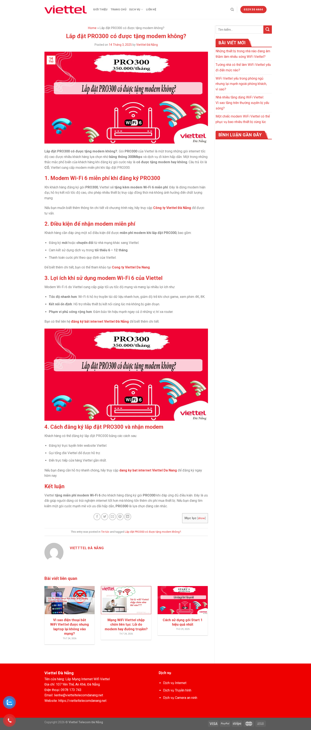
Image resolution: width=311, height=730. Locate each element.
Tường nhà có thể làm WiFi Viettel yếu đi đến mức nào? (243, 67)
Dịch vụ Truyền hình (177, 690)
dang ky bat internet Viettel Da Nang (148, 470)
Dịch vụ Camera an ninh (180, 698)
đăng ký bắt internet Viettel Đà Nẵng (100, 321)
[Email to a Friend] (112, 516)
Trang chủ (118, 9)
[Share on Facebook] (97, 516)
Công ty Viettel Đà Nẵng (172, 208)
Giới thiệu (100, 9)
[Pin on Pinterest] (120, 516)
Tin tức (105, 531)
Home (92, 28)
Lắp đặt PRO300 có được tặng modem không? (153, 531)
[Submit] (267, 29)
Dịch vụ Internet (174, 683)
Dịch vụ (134, 9)
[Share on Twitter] (104, 516)
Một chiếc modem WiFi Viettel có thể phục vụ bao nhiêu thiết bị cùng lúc (243, 119)
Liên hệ (151, 9)
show (201, 518)
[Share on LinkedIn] (127, 516)
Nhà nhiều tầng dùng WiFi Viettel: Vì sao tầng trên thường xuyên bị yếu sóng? (242, 102)
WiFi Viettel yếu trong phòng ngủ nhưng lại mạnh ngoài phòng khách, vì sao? (241, 83)
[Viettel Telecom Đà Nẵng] (65, 10)
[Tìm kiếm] (232, 10)
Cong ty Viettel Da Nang (131, 267)
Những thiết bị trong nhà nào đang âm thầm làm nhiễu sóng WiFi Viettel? (243, 54)
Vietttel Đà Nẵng (147, 44)
